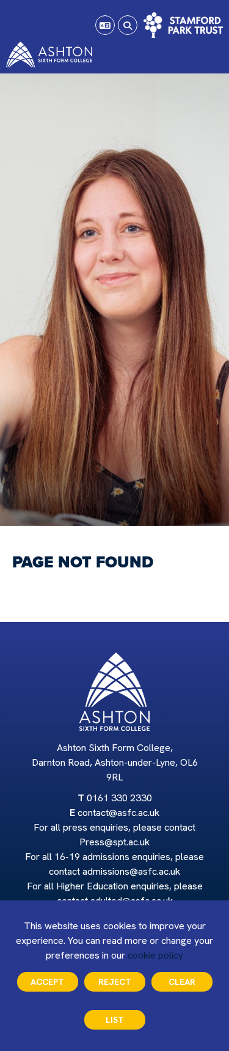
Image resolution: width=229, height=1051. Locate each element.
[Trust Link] (183, 25)
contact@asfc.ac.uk (118, 812)
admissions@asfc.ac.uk (131, 871)
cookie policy (155, 955)
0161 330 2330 (119, 797)
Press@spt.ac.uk (114, 842)
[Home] (49, 54)
